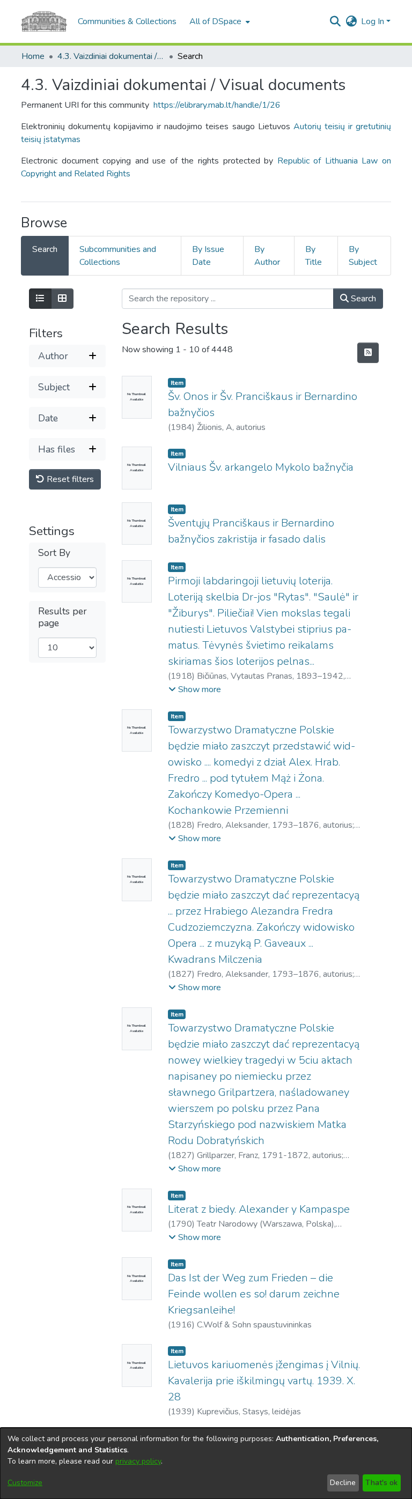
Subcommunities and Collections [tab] (117, 255)
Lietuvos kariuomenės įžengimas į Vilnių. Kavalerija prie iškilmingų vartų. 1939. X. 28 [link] (264, 1380)
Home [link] (33, 56)
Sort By (54, 553)
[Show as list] (40, 298)
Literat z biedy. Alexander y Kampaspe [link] (259, 1209)
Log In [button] (373, 21)
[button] (335, 21)
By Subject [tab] (363, 255)
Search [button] (362, 299)
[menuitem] (218, 21)
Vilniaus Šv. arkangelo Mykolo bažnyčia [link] (261, 467)
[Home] (44, 21)
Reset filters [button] (69, 479)
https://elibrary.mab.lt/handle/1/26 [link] (217, 105)
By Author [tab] (267, 255)
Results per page (62, 617)
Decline (343, 1483)
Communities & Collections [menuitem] (127, 21)
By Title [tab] (313, 255)
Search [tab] (44, 249)
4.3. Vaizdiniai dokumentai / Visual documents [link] (111, 56)
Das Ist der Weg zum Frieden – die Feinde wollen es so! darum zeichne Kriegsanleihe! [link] (254, 1294)
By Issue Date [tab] (208, 255)
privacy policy (138, 1461)
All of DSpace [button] (215, 21)
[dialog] (206, 1463)
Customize (25, 1483)
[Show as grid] (62, 298)
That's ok (381, 1483)
